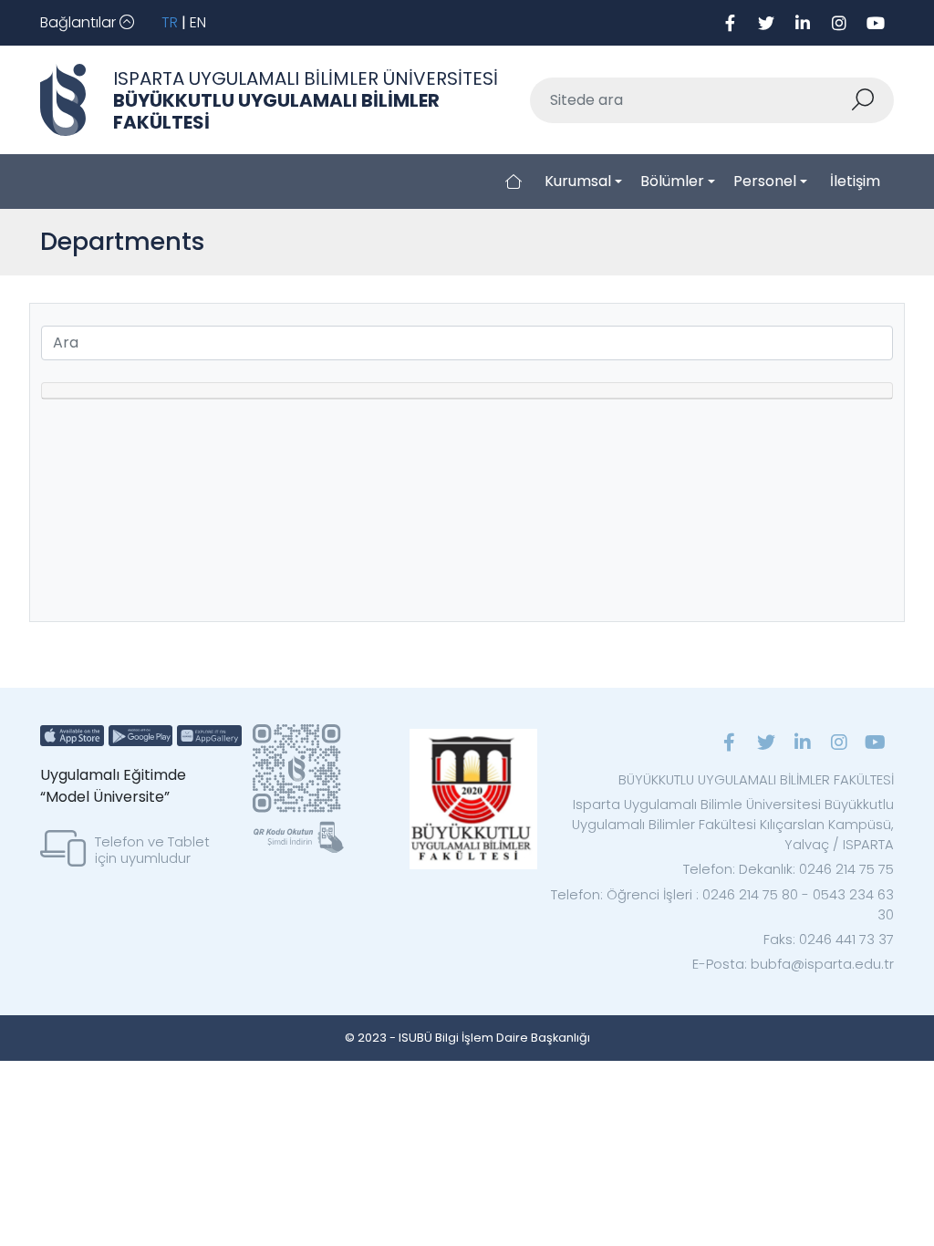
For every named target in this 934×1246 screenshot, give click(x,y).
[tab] (467, 391)
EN (198, 22)
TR (169, 22)
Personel (764, 181)
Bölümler (672, 181)
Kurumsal (578, 181)
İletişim (855, 181)
